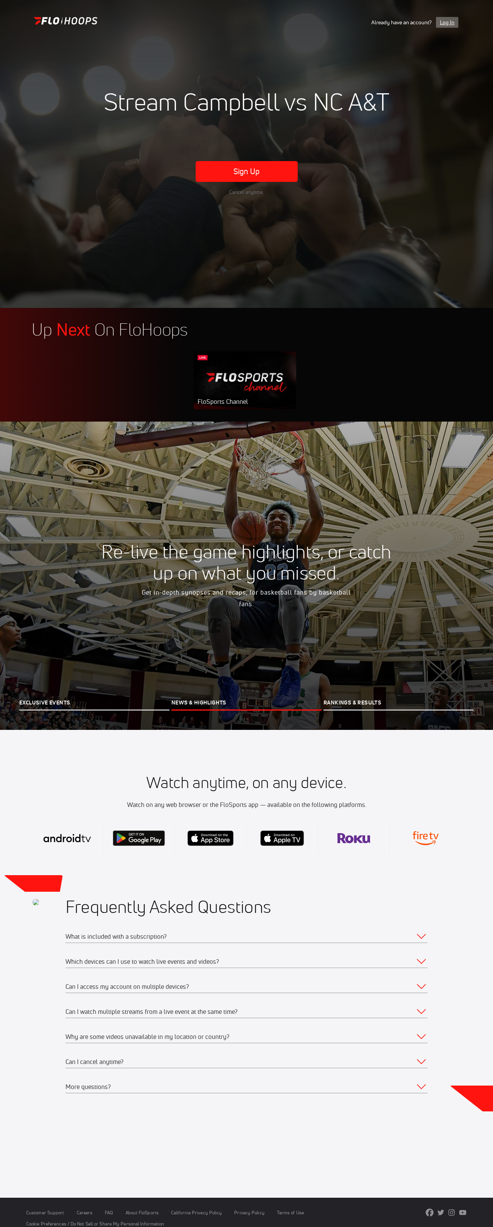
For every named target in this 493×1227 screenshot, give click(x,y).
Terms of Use (290, 1212)
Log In (447, 22)
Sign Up (246, 171)
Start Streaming (245, 388)
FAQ (109, 1212)
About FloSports (142, 1212)
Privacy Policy (249, 1212)
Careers (85, 1212)
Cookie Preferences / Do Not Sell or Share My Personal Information (95, 1224)
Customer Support (45, 1212)
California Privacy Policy (196, 1212)
